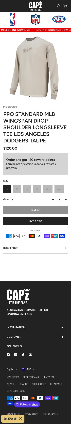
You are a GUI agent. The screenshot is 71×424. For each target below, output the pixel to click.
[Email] (30, 354)
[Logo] (35, 6)
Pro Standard (10, 106)
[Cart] (65, 6)
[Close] (20, 418)
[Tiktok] (23, 354)
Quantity (8, 199)
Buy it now (35, 220)
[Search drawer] (58, 6)
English (10, 369)
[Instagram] (8, 354)
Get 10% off (10, 419)
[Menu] (6, 6)
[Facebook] (15, 354)
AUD (29, 369)
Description (10, 248)
